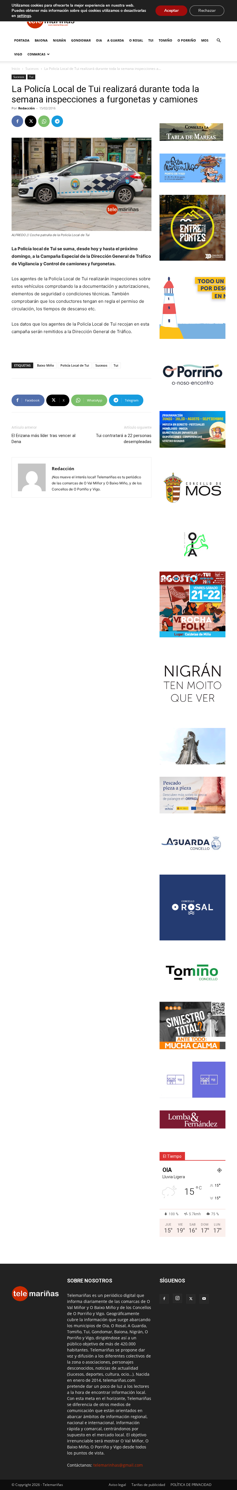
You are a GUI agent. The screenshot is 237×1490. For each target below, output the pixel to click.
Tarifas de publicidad (148, 1484)
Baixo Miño (45, 365)
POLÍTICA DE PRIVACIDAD (191, 1484)
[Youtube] (204, 1299)
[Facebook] (17, 121)
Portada (21, 40)
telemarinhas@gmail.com (118, 1465)
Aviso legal (117, 1484)
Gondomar (81, 40)
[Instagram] (177, 1298)
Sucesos (32, 68)
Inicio (16, 68)
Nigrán (59, 40)
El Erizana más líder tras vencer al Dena (43, 438)
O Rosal (136, 40)
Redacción (26, 108)
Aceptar (171, 10)
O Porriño (186, 40)
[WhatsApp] (44, 121)
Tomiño (165, 40)
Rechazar (207, 10)
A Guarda (115, 40)
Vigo (18, 54)
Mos (204, 40)
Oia (99, 40)
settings (24, 15)
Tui (150, 40)
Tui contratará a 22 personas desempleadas (123, 438)
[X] (30, 121)
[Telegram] (57, 121)
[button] (218, 40)
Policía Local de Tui (74, 365)
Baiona (41, 40)
